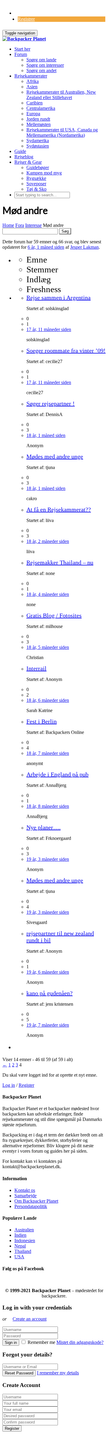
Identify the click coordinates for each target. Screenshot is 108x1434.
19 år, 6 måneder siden (47, 972)
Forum (20, 54)
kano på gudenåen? (49, 993)
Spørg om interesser (45, 65)
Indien (20, 1235)
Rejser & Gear (28, 162)
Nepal (20, 1245)
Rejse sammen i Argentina (58, 297)
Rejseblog (23, 156)
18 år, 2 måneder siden (47, 541)
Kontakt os (24, 1190)
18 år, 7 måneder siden (47, 753)
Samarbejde (25, 1195)
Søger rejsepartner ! (50, 403)
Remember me (41, 1342)
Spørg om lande (41, 59)
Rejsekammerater (30, 75)
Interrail (36, 668)
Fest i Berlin (41, 721)
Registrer (26, 19)
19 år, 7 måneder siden (47, 1025)
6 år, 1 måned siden (46, 247)
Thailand (22, 1251)
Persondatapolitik (30, 1206)
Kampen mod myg (44, 172)
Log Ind (22, 13)
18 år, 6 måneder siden (47, 700)
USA (19, 1256)
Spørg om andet (41, 70)
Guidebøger (37, 167)
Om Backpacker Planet (36, 1201)
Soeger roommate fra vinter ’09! (66, 350)
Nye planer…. (43, 827)
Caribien (34, 102)
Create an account (29, 1318)
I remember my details (58, 1372)
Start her (22, 48)
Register (26, 1085)
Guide (20, 151)
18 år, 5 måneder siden (47, 647)
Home (8, 225)
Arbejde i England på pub (57, 774)
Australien (24, 1229)
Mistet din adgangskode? (80, 1342)
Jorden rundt (38, 119)
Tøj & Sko (36, 189)
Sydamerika (37, 140)
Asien (32, 86)
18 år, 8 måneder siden (47, 806)
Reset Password (19, 1373)
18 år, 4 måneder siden (47, 594)
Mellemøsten (38, 124)
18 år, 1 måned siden (45, 435)
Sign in (11, 1342)
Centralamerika (40, 108)
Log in (8, 1085)
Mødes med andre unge (54, 456)
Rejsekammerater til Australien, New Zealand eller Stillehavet (61, 94)
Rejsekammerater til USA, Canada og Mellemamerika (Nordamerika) (62, 132)
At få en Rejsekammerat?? (58, 509)
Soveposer (36, 183)
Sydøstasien (37, 145)
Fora (19, 225)
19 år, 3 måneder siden (47, 859)
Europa (33, 113)
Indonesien (24, 1240)
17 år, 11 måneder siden (48, 329)
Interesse (33, 225)
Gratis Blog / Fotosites (54, 615)
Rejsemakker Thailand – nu (59, 562)
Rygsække (36, 178)
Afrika (32, 81)
